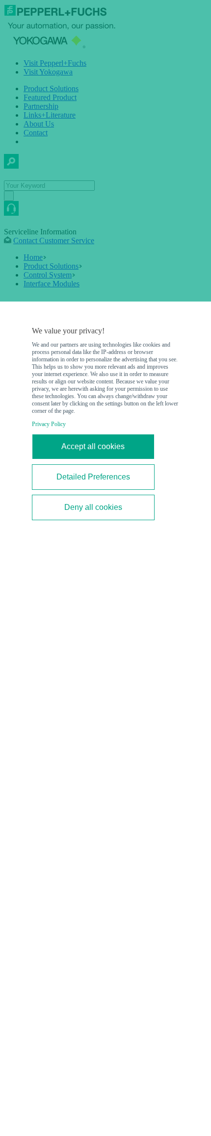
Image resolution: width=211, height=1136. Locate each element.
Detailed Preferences (93, 477)
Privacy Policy (49, 424)
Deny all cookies (93, 507)
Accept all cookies (93, 446)
